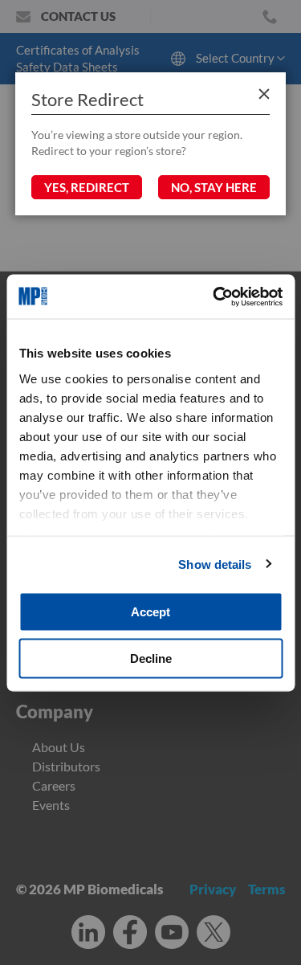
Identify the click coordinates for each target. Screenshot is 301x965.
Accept (150, 612)
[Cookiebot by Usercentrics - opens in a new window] (214, 296)
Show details (214, 563)
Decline (151, 657)
